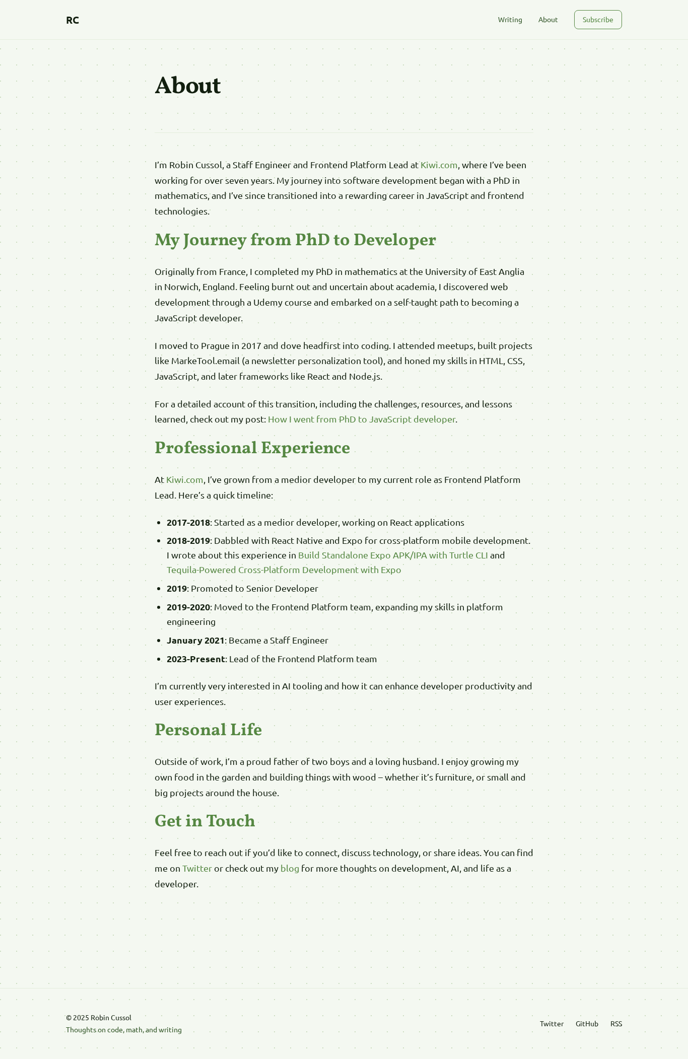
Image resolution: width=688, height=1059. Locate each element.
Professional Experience (252, 449)
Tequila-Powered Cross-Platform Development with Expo (284, 569)
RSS (616, 1023)
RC (72, 19)
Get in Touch (205, 822)
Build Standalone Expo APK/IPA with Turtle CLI (393, 554)
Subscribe (598, 19)
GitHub (587, 1023)
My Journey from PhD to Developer (295, 241)
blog (290, 868)
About (548, 19)
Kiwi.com (439, 164)
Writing (510, 19)
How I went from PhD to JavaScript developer (361, 418)
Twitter (197, 868)
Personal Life (208, 731)
